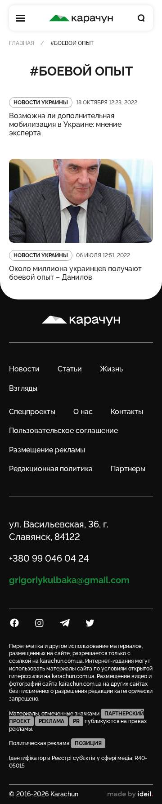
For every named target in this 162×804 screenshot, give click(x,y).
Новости (24, 369)
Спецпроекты (32, 411)
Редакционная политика (51, 469)
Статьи (70, 369)
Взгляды (23, 388)
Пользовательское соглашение (63, 430)
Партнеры (128, 469)
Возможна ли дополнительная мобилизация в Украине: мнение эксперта (65, 124)
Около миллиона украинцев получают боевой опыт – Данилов (75, 272)
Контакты (127, 411)
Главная (21, 43)
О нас (83, 411)
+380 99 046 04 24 (49, 558)
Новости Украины (41, 102)
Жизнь (111, 369)
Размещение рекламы (47, 450)
